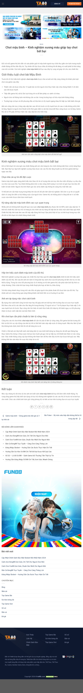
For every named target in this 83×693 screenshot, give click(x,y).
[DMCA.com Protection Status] (51, 677)
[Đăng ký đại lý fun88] (21, 20)
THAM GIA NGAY (74, 4)
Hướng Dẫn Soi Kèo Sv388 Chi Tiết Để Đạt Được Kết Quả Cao (28, 452)
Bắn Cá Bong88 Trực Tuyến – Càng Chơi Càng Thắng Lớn (26, 444)
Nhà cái (4, 591)
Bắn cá (4, 612)
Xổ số (4, 608)
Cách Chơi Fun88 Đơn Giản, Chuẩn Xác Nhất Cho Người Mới (27, 440)
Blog (41, 44)
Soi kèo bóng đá (8, 600)
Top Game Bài (7, 595)
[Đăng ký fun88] (41, 507)
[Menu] (3, 3)
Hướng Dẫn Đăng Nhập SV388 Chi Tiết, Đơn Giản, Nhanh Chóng (29, 459)
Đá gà (4, 616)
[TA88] (41, 4)
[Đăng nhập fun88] (61, 33)
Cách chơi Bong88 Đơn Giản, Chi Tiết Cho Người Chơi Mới (26, 436)
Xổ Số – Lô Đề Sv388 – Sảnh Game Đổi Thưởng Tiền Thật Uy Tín (29, 456)
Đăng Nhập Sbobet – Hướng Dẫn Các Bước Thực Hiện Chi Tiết (28, 448)
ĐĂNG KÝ (57, 4)
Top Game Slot (7, 604)
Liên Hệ (29, 639)
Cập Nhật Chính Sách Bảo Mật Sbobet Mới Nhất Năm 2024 (27, 432)
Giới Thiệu (30, 635)
